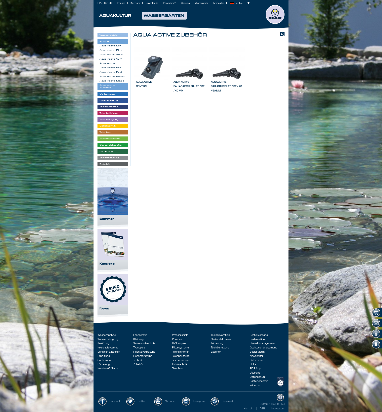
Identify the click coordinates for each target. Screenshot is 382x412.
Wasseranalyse (106, 335)
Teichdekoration (220, 335)
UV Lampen (179, 343)
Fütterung (103, 364)
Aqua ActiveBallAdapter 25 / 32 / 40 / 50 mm (226, 86)
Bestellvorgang (259, 335)
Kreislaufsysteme (107, 347)
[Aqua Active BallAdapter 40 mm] (189, 62)
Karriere (135, 3)
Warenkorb (201, 3)
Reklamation (257, 339)
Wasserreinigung (107, 339)
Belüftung (103, 343)
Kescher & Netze (107, 368)
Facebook (115, 401)
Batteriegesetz (259, 381)
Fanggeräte (140, 335)
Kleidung (138, 339)
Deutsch (239, 3)
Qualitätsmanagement (263, 347)
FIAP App (255, 368)
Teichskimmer (180, 351)
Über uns (255, 372)
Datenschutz (257, 377)
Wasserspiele (180, 335)
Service (185, 3)
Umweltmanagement (262, 343)
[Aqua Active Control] (152, 62)
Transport (139, 347)
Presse (121, 3)
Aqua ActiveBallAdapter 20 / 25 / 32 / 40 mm (189, 86)
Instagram (199, 401)
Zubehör (138, 364)
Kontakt (249, 408)
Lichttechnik (179, 364)
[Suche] (282, 34)
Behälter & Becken (108, 351)
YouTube (169, 401)
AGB (263, 408)
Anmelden (218, 3)
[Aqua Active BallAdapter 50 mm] (227, 62)
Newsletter (256, 356)
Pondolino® (169, 3)
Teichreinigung (180, 360)
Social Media (257, 351)
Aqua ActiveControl (144, 84)
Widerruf (255, 385)
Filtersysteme (180, 347)
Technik (137, 360)
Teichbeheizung (220, 347)
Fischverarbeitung (144, 351)
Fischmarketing (142, 356)
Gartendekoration (221, 339)
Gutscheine (256, 360)
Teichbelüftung (180, 356)
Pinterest (227, 401)
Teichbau (177, 368)
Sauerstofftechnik (144, 343)
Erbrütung (103, 356)
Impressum (278, 408)
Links (253, 364)
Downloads (152, 3)
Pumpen (177, 339)
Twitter (141, 401)
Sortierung (104, 360)
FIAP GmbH (104, 3)
